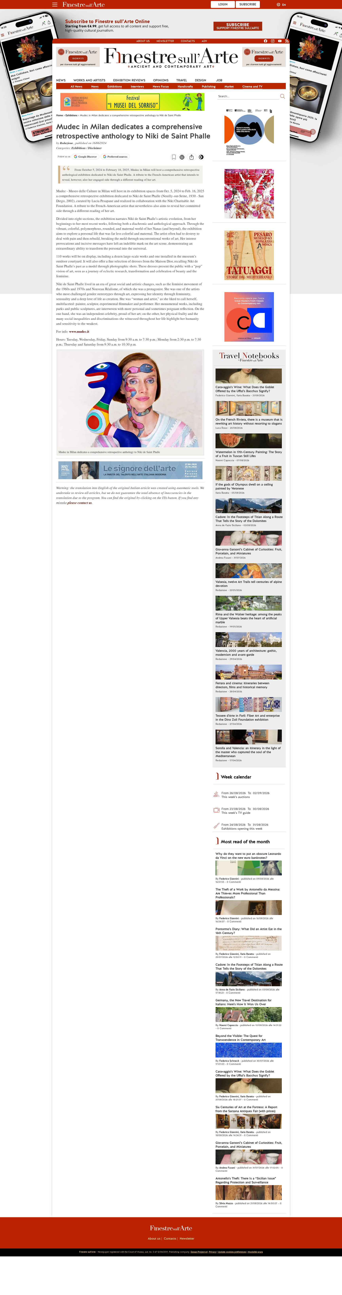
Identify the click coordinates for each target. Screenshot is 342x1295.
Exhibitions (114, 86)
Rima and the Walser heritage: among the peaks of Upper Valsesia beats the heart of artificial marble (249, 618)
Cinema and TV (252, 86)
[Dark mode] (201, 158)
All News (76, 86)
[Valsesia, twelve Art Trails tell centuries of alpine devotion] (249, 571)
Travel (181, 80)
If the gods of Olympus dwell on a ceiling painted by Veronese (244, 486)
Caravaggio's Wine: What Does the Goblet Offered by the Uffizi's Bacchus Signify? (245, 389)
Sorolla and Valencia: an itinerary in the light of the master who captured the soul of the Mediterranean (248, 752)
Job (219, 80)
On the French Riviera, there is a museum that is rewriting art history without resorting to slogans (249, 422)
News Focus (161, 86)
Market (229, 86)
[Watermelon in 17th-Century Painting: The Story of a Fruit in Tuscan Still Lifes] (249, 441)
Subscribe (247, 4)
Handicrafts (185, 86)
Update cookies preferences (232, 1251)
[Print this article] (182, 158)
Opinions (160, 80)
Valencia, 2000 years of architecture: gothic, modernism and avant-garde (246, 653)
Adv (204, 41)
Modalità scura (255, 1251)
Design (200, 80)
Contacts (188, 41)
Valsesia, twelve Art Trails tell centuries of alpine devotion (249, 584)
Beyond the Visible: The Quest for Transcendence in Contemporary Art (241, 1038)
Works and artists (89, 80)
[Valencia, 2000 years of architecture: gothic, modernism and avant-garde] (249, 640)
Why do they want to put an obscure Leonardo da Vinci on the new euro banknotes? (248, 856)
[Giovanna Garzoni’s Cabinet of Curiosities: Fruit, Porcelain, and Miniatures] (249, 539)
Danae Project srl (199, 1251)
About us (143, 41)
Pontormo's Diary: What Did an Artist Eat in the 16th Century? (249, 931)
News (61, 80)
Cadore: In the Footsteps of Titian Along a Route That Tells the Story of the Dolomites (249, 519)
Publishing (209, 86)
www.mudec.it (79, 331)
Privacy (212, 1251)
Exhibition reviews (129, 80)
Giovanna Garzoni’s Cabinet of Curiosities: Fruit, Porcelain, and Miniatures (249, 551)
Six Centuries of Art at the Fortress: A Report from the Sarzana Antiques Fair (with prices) (246, 1109)
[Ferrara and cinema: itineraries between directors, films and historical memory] (249, 672)
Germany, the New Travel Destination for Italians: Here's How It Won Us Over (243, 1002)
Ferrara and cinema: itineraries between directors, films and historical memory (242, 685)
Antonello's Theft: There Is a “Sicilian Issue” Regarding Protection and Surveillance (246, 1180)
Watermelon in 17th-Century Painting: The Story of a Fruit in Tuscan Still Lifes (249, 454)
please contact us (80, 502)
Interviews (137, 86)
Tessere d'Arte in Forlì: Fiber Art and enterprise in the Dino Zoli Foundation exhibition (248, 718)
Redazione (67, 143)
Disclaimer (95, 148)
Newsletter (165, 41)
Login (223, 4)
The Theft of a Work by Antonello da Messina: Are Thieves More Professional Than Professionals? (248, 893)
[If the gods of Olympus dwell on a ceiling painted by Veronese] (249, 474)
